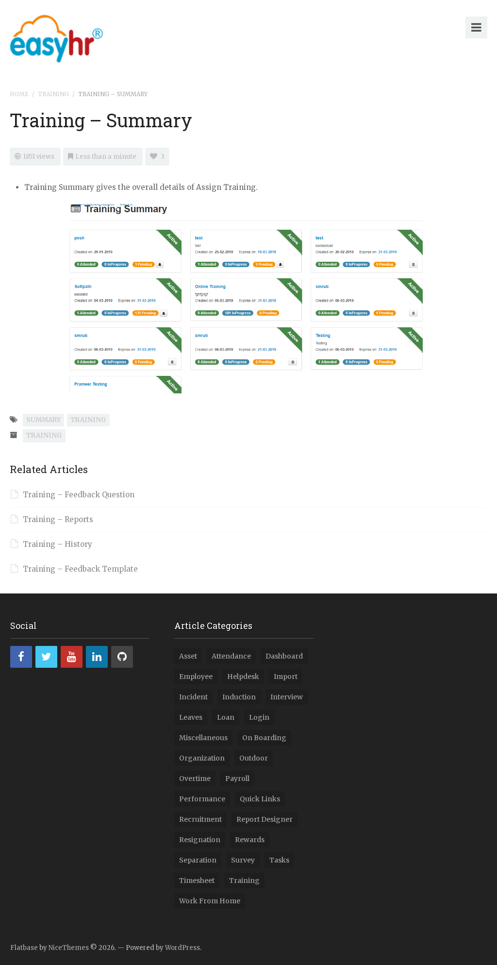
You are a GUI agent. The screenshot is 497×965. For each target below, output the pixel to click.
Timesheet (197, 880)
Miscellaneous (203, 737)
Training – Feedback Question (78, 494)
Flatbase (24, 948)
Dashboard (284, 656)
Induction (239, 697)
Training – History (57, 544)
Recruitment (200, 819)
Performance (202, 799)
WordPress (182, 948)
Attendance (231, 656)
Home (19, 94)
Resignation (199, 839)
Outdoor (253, 758)
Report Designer (264, 819)
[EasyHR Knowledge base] (56, 36)
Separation (197, 860)
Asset (188, 656)
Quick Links (260, 799)
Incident (193, 697)
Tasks (279, 860)
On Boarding (264, 737)
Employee (196, 676)
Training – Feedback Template (80, 569)
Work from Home (209, 901)
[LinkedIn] (97, 657)
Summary (43, 420)
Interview (286, 697)
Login (259, 717)
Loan (225, 717)
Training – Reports (58, 519)
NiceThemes (69, 948)
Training (53, 94)
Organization (202, 758)
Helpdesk (243, 676)
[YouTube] (72, 657)
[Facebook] (21, 657)
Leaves (190, 717)
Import (286, 676)
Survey (243, 860)
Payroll (237, 778)
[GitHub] (122, 657)
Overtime (195, 778)
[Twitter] (46, 657)
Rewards (250, 839)
